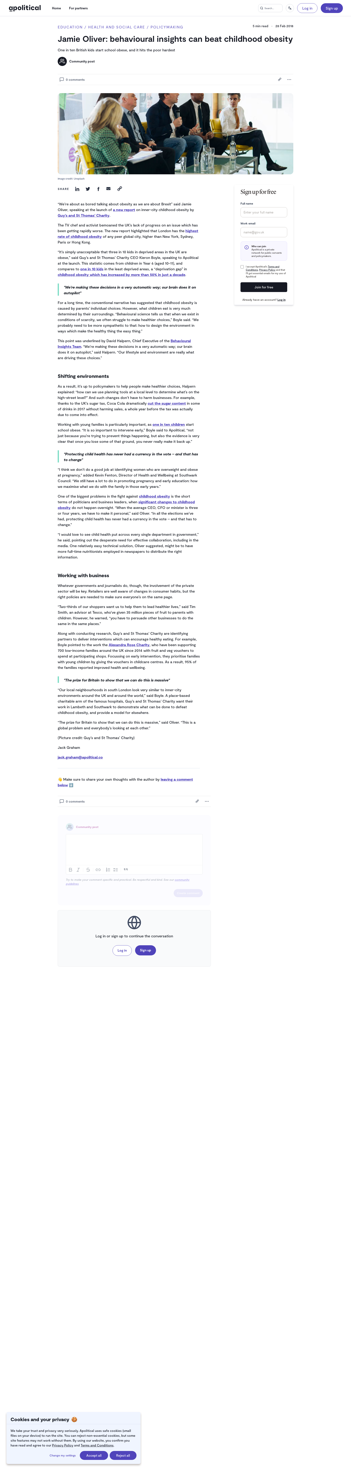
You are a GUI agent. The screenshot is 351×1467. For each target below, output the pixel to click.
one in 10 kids (91, 269)
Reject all (123, 1455)
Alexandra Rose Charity (129, 644)
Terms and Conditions (97, 1445)
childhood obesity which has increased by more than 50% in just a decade (121, 274)
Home (56, 8)
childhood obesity (154, 496)
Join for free (264, 287)
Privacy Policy (62, 1445)
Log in (307, 8)
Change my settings (63, 1455)
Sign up (332, 8)
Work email (247, 223)
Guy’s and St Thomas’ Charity (83, 215)
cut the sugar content (167, 403)
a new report (124, 209)
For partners (78, 8)
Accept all (94, 1455)
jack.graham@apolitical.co (80, 757)
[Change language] (290, 8)
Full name (246, 203)
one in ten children (169, 424)
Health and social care (116, 27)
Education (70, 27)
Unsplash (79, 178)
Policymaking (167, 27)
